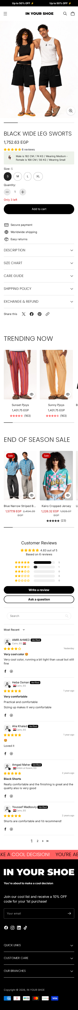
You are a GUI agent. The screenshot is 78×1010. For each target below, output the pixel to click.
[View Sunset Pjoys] (20, 374)
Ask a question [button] (39, 599)
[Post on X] (23, 314)
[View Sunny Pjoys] (56, 374)
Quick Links (12, 945)
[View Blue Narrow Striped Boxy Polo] (20, 475)
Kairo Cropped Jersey (56, 506)
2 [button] (37, 841)
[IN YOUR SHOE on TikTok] (25, 927)
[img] (12, 648)
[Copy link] (47, 314)
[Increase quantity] (22, 192)
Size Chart (13, 263)
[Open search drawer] (65, 13)
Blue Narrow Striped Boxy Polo (20, 506)
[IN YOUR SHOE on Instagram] (12, 927)
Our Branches (15, 971)
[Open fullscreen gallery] (71, 111)
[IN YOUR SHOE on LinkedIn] (19, 927)
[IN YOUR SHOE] (39, 13)
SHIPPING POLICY (17, 288)
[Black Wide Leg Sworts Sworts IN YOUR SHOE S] (39, 69)
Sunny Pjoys (56, 405)
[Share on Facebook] (31, 314)
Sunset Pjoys (20, 405)
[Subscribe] (69, 913)
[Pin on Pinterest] (39, 314)
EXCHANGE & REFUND (21, 301)
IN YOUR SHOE (36, 989)
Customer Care (16, 958)
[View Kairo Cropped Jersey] (56, 475)
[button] (13, 149)
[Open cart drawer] (72, 13)
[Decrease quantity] (7, 192)
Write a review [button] (39, 590)
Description (14, 250)
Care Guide (13, 275)
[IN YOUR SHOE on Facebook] (6, 927)
